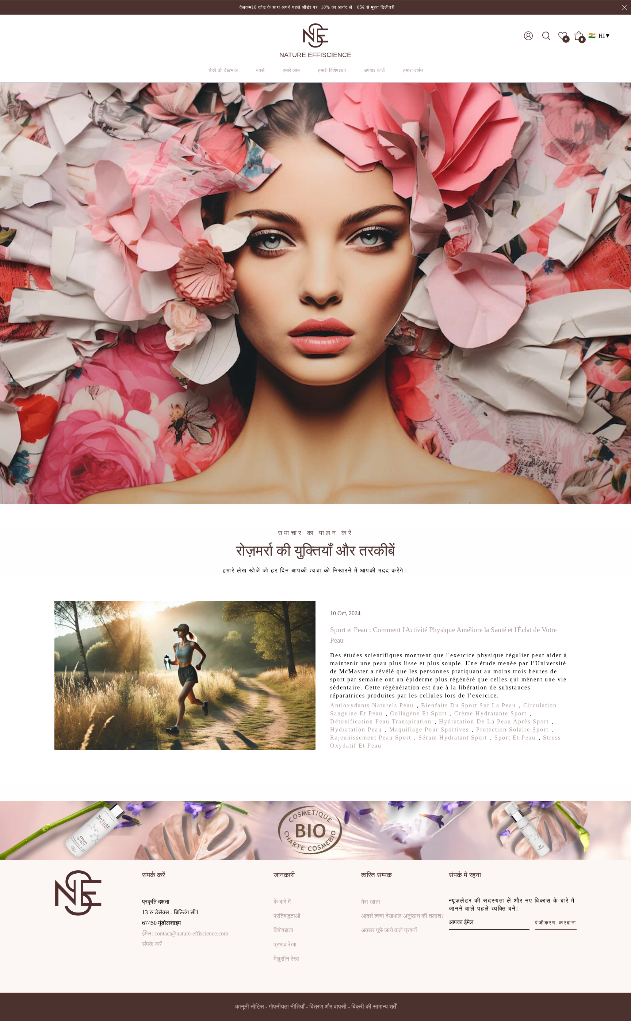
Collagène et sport (418, 713)
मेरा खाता (370, 902)
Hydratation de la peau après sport (494, 721)
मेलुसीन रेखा (286, 959)
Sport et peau (515, 737)
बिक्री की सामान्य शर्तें (373, 1006)
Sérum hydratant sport (452, 737)
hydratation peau (356, 729)
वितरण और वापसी (328, 1006)
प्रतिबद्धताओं (287, 916)
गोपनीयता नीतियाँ (287, 1006)
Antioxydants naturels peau (372, 705)
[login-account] (528, 36)
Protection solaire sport (512, 729)
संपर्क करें (152, 944)
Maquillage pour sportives (429, 729)
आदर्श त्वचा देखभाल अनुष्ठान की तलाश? (402, 916)
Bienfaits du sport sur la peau (468, 705)
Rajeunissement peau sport (370, 737)
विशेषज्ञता (283, 930)
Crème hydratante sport (490, 713)
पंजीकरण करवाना (556, 923)
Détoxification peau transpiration (381, 721)
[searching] (548, 36)
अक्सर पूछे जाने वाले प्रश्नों (389, 930)
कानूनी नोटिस (249, 1006)
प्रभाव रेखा (285, 944)
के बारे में (282, 902)
